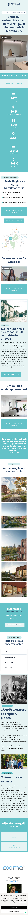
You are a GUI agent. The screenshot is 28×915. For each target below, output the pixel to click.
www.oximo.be (14, 881)
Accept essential (14, 911)
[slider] (9, 68)
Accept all (14, 907)
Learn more (22, 902)
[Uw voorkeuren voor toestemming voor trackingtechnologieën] (25, 912)
